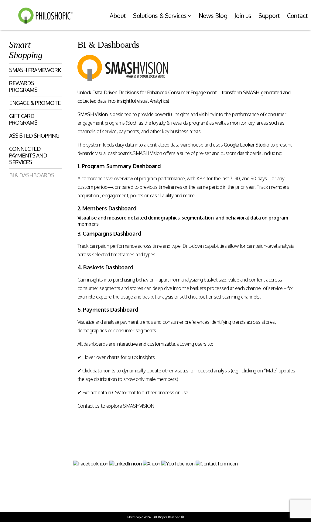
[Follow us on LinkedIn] (125, 464)
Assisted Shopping (34, 135)
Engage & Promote (35, 102)
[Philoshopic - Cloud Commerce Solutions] (44, 15)
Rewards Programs (23, 86)
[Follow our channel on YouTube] (177, 464)
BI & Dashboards (31, 175)
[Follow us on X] (151, 464)
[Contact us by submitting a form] (217, 464)
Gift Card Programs (23, 119)
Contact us (88, 406)
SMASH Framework (35, 70)
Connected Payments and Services (28, 155)
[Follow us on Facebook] (90, 464)
